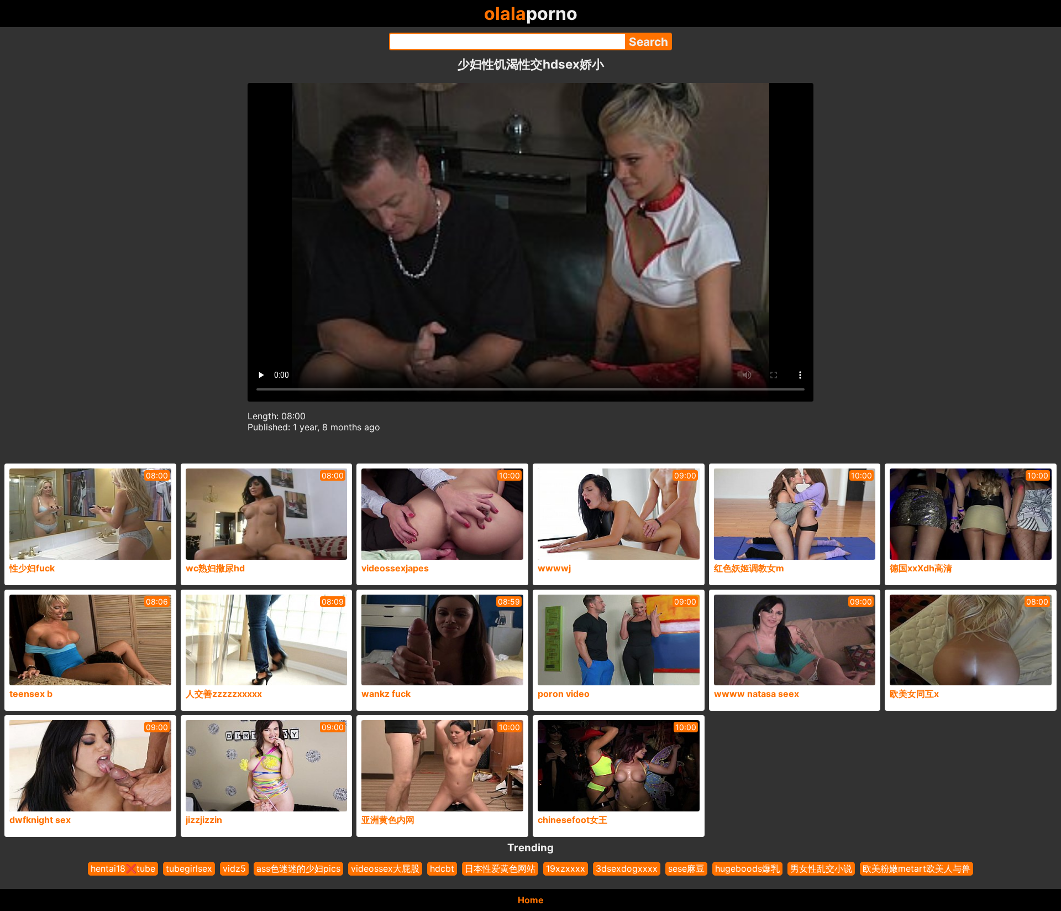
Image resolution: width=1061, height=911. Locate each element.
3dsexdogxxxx (627, 868)
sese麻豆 (686, 868)
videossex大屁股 (385, 868)
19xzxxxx (565, 868)
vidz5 (234, 868)
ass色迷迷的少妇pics (298, 868)
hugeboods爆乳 (747, 868)
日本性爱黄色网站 (500, 868)
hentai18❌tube (123, 868)
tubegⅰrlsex (189, 868)
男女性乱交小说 (821, 868)
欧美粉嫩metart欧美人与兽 (916, 868)
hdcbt (442, 868)
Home (531, 899)
